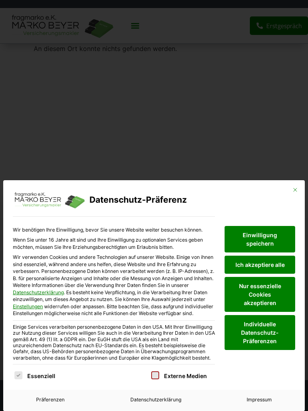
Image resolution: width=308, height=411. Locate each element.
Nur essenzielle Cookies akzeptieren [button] (260, 294)
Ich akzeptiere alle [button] (260, 264)
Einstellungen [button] (28, 306)
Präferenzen (50, 400)
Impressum (259, 400)
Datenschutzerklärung (38, 292)
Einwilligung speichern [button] (260, 239)
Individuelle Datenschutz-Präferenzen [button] (260, 332)
